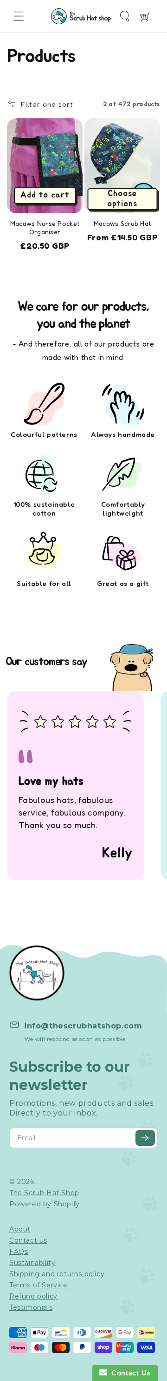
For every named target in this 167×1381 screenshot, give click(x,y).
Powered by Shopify (44, 1204)
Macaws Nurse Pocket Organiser (44, 227)
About (20, 1229)
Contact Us (129, 1373)
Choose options (122, 199)
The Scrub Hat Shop (44, 1193)
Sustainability (32, 1263)
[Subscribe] (145, 1138)
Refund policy (33, 1296)
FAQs (18, 1251)
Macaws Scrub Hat (122, 223)
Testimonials (30, 1307)
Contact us (28, 1240)
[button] (18, 16)
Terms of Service (38, 1285)
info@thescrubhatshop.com (83, 1025)
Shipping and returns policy (56, 1274)
